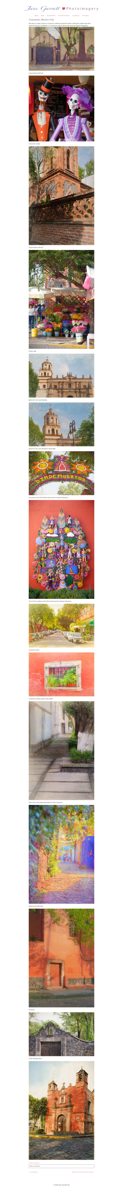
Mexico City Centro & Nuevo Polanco (82, 1172)
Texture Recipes (64, 15)
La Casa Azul (33, 1172)
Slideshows (51, 15)
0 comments (34, 1163)
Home (36, 15)
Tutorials (75, 15)
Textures (85, 15)
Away (42, 15)
